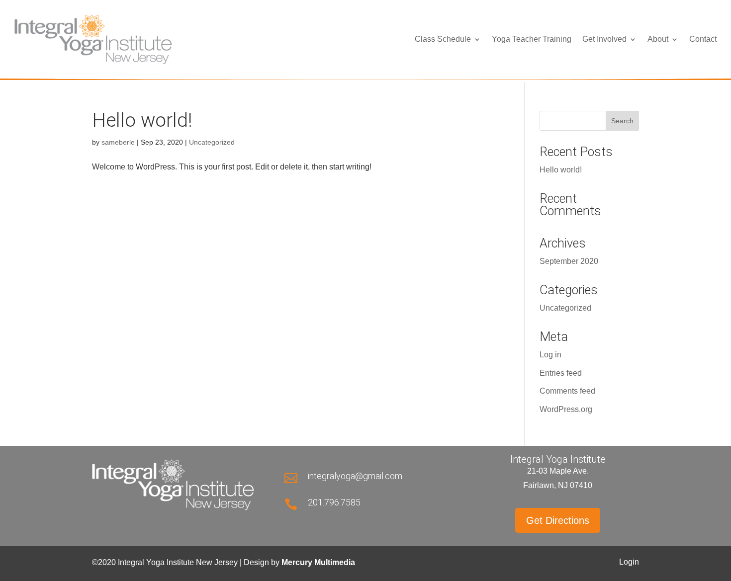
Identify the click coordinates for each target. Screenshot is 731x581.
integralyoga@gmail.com (355, 476)
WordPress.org (566, 409)
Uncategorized (212, 142)
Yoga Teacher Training (531, 39)
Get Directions (557, 520)
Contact (703, 39)
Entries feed (561, 373)
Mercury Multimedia (318, 562)
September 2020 (569, 261)
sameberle (118, 142)
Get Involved (604, 39)
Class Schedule (443, 39)
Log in (550, 354)
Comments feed (567, 391)
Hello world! (142, 120)
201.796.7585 (334, 502)
